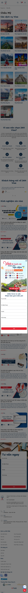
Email (2, 311)
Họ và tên (3, 298)
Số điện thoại (4, 305)
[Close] (26, 260)
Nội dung (3, 317)
